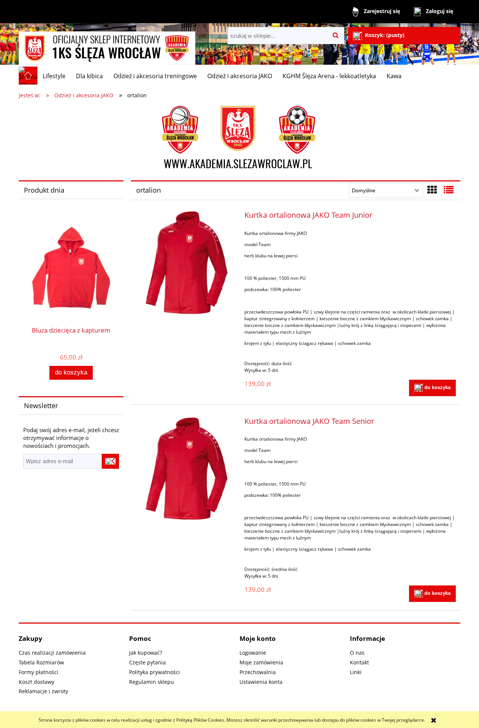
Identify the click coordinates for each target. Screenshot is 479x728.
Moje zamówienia (261, 662)
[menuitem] (54, 76)
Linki (355, 672)
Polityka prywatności (154, 672)
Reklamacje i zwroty (43, 691)
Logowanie (253, 652)
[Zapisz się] (110, 461)
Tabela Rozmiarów (41, 662)
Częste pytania (147, 662)
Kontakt (359, 662)
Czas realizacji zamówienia (52, 652)
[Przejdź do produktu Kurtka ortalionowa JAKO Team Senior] (186, 468)
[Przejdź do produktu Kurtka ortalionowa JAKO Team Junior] (186, 262)
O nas (357, 652)
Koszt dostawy (36, 681)
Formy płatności (38, 672)
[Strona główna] (107, 45)
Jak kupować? (145, 652)
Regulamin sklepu (151, 681)
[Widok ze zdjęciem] (432, 189)
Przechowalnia (258, 672)
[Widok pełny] (449, 189)
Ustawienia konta (261, 681)
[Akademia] (239, 138)
